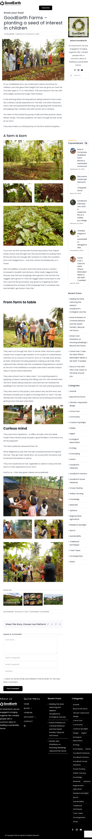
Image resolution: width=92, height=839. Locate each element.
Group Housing (76, 488)
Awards (73, 391)
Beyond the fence (77, 397)
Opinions (73, 510)
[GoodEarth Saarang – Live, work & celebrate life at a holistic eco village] (73, 201)
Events (73, 459)
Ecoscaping (75, 453)
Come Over (75, 411)
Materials (74, 505)
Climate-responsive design (78, 404)
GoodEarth (10, 34)
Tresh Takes (75, 550)
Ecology (73, 448)
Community (34, 612)
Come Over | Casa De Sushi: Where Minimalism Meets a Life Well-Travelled (82, 269)
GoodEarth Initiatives (74, 466)
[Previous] (5, 599)
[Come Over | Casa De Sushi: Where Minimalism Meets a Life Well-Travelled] (73, 258)
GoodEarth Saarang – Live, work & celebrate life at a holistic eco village (82, 211)
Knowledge (74, 499)
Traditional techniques (74, 543)
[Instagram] (78, 70)
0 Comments (44, 612)
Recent (79, 143)
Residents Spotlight (78, 525)
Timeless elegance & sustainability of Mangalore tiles (82, 239)
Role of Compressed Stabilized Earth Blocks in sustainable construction (82, 158)
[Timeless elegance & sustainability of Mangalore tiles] (73, 231)
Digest (72, 433)
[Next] (61, 599)
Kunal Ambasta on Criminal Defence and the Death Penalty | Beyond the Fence (78, 324)
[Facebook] (75, 70)
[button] (34, 725)
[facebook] (73, 830)
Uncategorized (76, 556)
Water (72, 561)
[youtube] (81, 830)
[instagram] (77, 830)
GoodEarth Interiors (78, 473)
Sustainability (75, 536)
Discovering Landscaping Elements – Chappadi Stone (82, 183)
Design (73, 428)
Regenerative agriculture (75, 518)
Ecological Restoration (75, 441)
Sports (72, 530)
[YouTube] (82, 70)
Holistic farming (76, 493)
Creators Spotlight (78, 422)
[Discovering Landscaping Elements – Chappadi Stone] (73, 176)
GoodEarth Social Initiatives (77, 481)
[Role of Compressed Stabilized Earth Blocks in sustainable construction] (73, 149)
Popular (72, 143)
